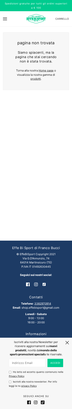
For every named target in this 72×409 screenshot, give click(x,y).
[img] (28, 284)
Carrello (62, 18)
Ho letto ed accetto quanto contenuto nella (36, 374)
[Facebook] (29, 402)
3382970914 (42, 303)
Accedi (55, 362)
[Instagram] (35, 402)
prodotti (35, 79)
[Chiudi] (67, 342)
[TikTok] (42, 402)
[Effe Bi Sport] (36, 18)
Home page (46, 70)
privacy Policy (29, 385)
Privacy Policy (16, 376)
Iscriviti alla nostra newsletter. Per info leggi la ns (33, 383)
